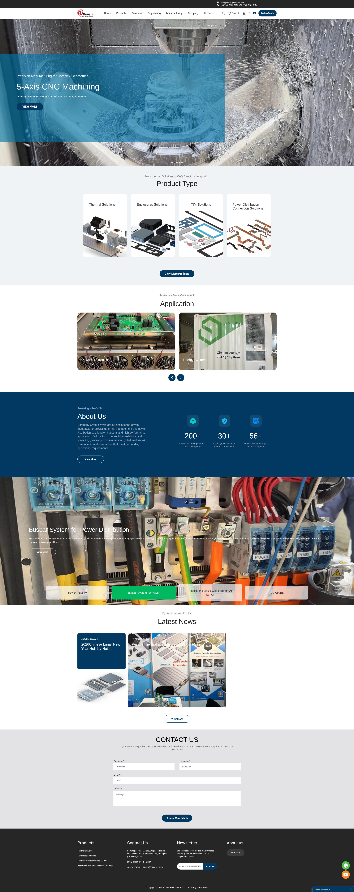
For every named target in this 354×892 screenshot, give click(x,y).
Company (193, 13)
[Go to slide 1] (172, 162)
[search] (223, 14)
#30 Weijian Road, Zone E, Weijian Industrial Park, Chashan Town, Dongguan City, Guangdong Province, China (147, 854)
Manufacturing (174, 13)
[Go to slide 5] (182, 162)
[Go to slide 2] (174, 162)
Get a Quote (267, 13)
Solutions (137, 13)
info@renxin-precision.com (232, 3)
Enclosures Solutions (86, 856)
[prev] (172, 377)
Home (107, 13)
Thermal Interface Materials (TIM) (92, 861)
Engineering (154, 13)
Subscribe (210, 866)
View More (90, 459)
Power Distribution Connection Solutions (95, 866)
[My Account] (244, 13)
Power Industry (77, 592)
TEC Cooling (276, 592)
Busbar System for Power (144, 592)
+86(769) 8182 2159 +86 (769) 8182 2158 (238, 5)
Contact (208, 13)
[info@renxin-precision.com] (218, 3)
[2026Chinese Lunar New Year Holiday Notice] (101, 651)
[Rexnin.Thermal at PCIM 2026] (101, 689)
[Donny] (346, 865)
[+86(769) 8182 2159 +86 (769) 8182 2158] (218, 5)
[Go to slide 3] (177, 162)
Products (121, 13)
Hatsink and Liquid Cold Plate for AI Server (210, 592)
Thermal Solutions (85, 851)
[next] (180, 377)
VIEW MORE (29, 106)
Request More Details (177, 818)
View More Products (177, 273)
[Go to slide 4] (179, 162)
